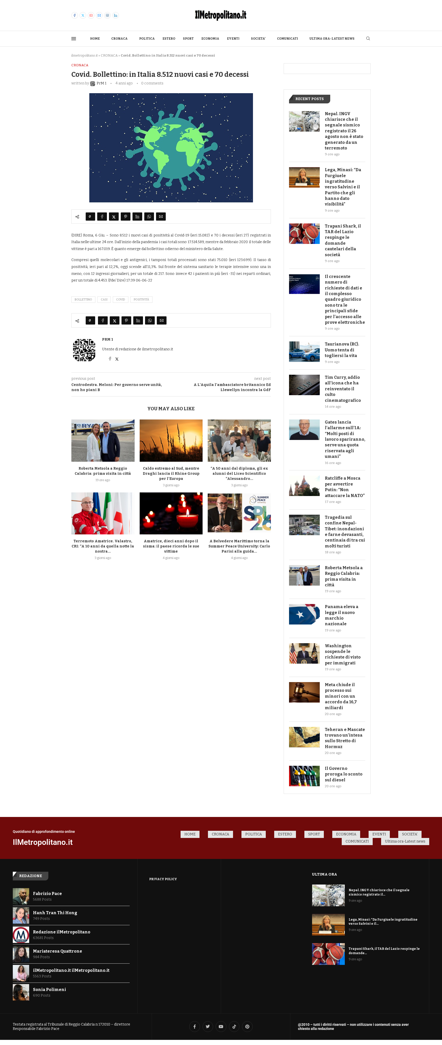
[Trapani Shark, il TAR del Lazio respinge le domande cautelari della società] (304, 233)
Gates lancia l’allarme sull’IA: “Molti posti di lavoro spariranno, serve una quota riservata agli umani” (345, 439)
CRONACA (119, 38)
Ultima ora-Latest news (332, 38)
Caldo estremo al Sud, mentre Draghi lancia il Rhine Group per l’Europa (171, 473)
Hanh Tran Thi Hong (55, 912)
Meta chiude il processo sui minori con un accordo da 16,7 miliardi (341, 696)
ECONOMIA (210, 38)
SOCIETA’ (258, 38)
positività (141, 299)
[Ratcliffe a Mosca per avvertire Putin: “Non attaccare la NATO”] (304, 486)
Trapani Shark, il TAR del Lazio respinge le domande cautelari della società (343, 240)
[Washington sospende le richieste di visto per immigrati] (304, 653)
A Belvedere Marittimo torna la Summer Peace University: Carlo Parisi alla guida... (239, 546)
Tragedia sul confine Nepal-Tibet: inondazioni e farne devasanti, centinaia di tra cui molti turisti (345, 531)
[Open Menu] (73, 38)
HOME (95, 38)
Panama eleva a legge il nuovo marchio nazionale (341, 615)
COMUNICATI (287, 38)
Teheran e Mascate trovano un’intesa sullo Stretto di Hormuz (345, 738)
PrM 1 (107, 339)
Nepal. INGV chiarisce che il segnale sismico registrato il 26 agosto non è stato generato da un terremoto (344, 130)
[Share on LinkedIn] (137, 216)
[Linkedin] (115, 15)
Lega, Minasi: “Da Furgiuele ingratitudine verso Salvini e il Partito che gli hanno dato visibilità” (343, 187)
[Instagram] (107, 15)
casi (104, 299)
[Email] (99, 15)
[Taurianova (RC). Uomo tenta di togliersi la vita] (304, 351)
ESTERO (168, 38)
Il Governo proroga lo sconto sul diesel (343, 774)
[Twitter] (83, 15)
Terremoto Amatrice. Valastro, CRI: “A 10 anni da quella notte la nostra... (103, 546)
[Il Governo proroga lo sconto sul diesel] (304, 776)
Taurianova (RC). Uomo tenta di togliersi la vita (342, 350)
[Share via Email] (161, 216)
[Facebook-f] (194, 1026)
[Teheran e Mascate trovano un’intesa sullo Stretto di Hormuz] (304, 737)
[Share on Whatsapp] (149, 216)
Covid (120, 299)
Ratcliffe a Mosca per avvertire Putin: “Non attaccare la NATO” (345, 487)
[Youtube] (91, 15)
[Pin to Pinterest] (125, 216)
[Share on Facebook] (102, 216)
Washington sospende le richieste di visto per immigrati (343, 654)
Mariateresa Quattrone (57, 951)
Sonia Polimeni (49, 989)
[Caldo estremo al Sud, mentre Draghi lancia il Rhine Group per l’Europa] (171, 440)
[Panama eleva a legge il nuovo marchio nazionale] (304, 614)
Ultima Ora (324, 874)
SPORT (188, 38)
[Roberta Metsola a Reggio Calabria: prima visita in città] (103, 440)
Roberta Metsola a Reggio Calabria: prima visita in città (344, 576)
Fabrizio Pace (47, 893)
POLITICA (147, 38)
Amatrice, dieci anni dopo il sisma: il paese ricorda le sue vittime (171, 546)
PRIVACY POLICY (163, 879)
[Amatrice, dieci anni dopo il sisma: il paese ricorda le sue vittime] (171, 513)
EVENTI (233, 38)
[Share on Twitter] (114, 216)
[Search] (368, 39)
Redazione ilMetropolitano (61, 932)
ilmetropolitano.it (84, 55)
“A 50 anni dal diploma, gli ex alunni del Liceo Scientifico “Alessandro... (239, 473)
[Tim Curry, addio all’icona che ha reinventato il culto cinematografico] (304, 385)
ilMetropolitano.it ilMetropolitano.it (71, 970)
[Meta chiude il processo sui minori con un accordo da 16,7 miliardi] (304, 692)
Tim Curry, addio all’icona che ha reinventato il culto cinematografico (343, 389)
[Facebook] (74, 15)
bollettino (83, 299)
